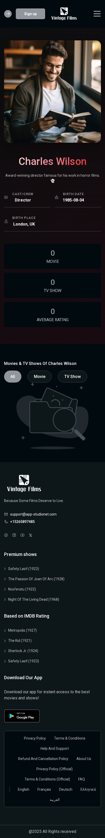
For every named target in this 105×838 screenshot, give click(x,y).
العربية (55, 800)
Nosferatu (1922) (22, 589)
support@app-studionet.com (33, 514)
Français (44, 789)
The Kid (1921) (20, 641)
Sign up (30, 14)
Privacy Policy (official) (54, 769)
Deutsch (65, 789)
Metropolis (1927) (22, 630)
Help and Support (55, 748)
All (12, 376)
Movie (39, 376)
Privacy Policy (35, 738)
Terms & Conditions (69, 738)
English (23, 789)
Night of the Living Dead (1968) (33, 599)
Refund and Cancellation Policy (43, 759)
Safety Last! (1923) (23, 569)
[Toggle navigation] (97, 14)
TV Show (72, 376)
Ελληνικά (88, 789)
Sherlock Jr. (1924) (23, 651)
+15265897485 (22, 522)
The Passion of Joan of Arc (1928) (36, 579)
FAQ (81, 779)
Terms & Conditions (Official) (47, 779)
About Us (83, 759)
